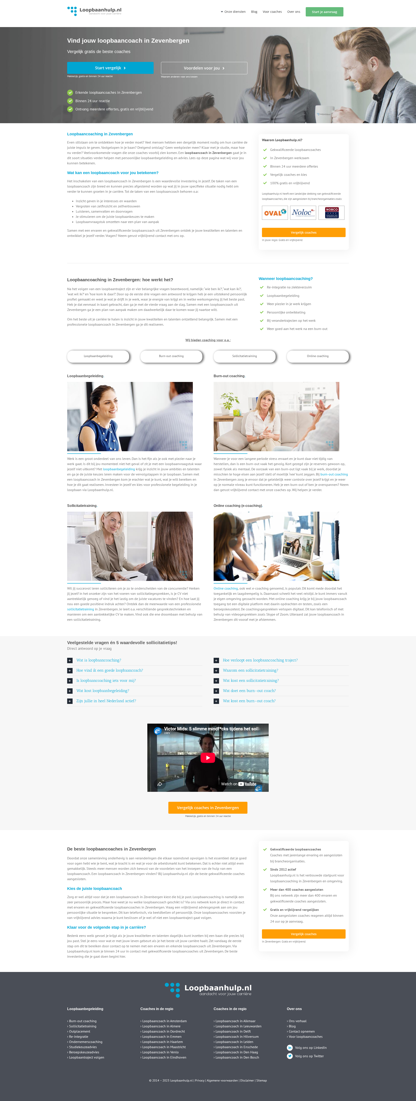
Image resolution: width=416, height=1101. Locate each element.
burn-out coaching (334, 474)
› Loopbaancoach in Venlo (159, 1052)
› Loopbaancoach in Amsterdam (163, 1021)
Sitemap (261, 1080)
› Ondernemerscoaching (84, 1042)
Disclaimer (247, 1080)
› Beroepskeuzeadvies (83, 1052)
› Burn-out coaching (82, 1021)
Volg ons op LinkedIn (311, 1047)
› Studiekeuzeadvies (82, 1047)
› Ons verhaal (297, 1021)
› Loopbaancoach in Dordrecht (162, 1031)
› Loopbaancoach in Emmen (161, 1036)
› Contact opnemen (301, 1031)
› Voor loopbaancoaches (305, 1036)
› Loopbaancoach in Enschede (236, 1047)
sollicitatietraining (80, 609)
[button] (134, 660)
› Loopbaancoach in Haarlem (161, 1042)
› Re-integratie (77, 1036)
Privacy (199, 1080)
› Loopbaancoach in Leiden (233, 1042)
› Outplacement (78, 1031)
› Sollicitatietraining (81, 1026)
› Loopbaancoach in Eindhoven (163, 1057)
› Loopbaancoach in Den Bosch (236, 1057)
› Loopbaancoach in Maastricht (163, 1047)
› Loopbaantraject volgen (85, 1057)
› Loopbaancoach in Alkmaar (234, 1021)
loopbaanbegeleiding (119, 469)
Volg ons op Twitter (309, 1056)
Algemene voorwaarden (222, 1080)
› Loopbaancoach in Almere (160, 1026)
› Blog (291, 1026)
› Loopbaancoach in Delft (232, 1031)
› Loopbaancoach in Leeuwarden (238, 1026)
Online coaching (226, 588)
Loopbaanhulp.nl (181, 1080)
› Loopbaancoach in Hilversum (236, 1036)
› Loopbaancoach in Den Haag (236, 1052)
